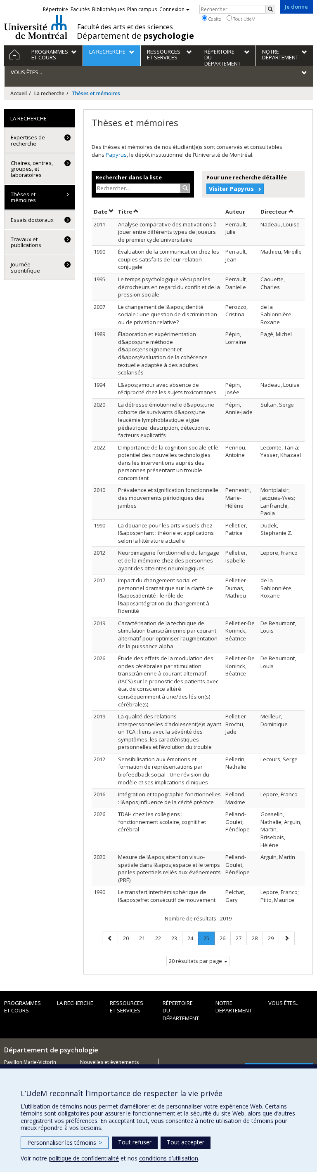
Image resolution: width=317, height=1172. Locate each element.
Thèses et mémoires (23, 197)
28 (257, 938)
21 (144, 938)
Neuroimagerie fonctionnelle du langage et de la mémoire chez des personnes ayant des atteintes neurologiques (168, 560)
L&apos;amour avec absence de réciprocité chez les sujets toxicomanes (167, 388)
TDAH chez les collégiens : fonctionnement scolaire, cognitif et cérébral (162, 821)
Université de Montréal (35, 26)
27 (241, 938)
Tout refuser (134, 1142)
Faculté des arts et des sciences (125, 27)
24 (193, 938)
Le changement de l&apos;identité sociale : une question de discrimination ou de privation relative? (167, 314)
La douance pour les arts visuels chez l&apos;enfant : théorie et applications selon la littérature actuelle (166, 533)
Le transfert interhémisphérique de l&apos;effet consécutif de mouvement (166, 896)
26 (225, 938)
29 (273, 938)
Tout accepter (185, 1142)
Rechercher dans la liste (129, 177)
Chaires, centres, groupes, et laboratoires (32, 169)
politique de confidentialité (84, 1158)
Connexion (172, 9)
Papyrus (116, 154)
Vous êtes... (284, 1003)
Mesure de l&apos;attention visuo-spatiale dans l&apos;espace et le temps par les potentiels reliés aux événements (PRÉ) (169, 868)
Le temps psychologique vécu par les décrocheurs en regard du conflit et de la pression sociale (169, 286)
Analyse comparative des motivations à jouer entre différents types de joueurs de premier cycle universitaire (167, 232)
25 (209, 939)
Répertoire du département (181, 1010)
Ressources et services (126, 1006)
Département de (135, 36)
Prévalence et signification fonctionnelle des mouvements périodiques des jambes (168, 497)
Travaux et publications (26, 242)
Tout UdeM (243, 19)
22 (160, 938)
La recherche (49, 93)
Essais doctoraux (32, 220)
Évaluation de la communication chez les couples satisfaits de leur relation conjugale (168, 259)
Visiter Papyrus (231, 189)
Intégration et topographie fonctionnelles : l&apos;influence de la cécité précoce (169, 798)
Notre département (233, 1006)
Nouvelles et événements (109, 1062)
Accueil (18, 93)
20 (128, 938)
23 (176, 938)
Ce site (214, 19)
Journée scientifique (25, 267)
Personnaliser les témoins (64, 1142)
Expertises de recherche (28, 140)
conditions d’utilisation (168, 1158)
